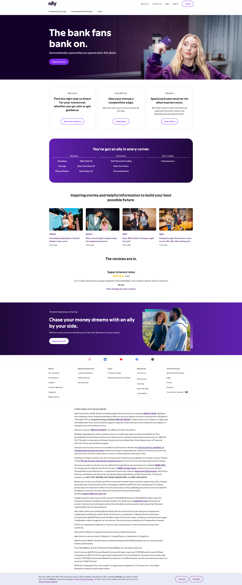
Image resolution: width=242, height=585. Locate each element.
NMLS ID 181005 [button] (123, 419)
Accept (181, 579)
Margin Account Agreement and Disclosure (101, 461)
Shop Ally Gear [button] (143, 388)
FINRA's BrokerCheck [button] (127, 468)
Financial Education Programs (119, 378)
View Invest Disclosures (146, 471)
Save (161, 234)
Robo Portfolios (121, 166)
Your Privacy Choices (175, 392)
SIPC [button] (163, 465)
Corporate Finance (85, 373)
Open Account (59, 62)
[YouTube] (121, 359)
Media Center (53, 397)
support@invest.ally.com (95, 493)
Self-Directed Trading (121, 161)
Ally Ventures (83, 382)
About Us (145, 4)
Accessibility (142, 393)
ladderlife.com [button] (141, 501)
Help (167, 4)
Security (170, 387)
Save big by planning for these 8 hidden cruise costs (64, 239)
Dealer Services (84, 378)
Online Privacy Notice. (48, 582)
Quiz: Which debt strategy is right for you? (138, 239)
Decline (196, 579)
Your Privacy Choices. (84, 579)
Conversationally (114, 373)
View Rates (121, 121)
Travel (52, 234)
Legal (169, 378)
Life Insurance (168, 161)
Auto (100, 11)
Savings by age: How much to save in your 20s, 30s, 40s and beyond (175, 239)
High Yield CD (86, 161)
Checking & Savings (57, 11)
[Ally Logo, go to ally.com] (52, 4)
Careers (51, 382)
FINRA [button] (157, 465)
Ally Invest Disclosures (175, 373)
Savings (62, 166)
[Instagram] (89, 359)
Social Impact (53, 378)
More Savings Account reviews (121, 289)
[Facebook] (137, 359)
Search (175, 4)
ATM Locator (142, 379)
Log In (188, 4)
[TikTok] (152, 359)
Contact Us (157, 4)
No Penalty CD (86, 171)
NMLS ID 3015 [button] (150, 413)
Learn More (169, 121)
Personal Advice (121, 171)
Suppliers (52, 392)
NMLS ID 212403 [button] (98, 430)
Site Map (140, 384)
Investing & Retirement (82, 11)
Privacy (169, 382)
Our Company (53, 373)
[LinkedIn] (105, 359)
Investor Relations (55, 387)
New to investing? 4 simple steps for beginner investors (101, 239)
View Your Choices (72, 121)
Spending (62, 161)
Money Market (62, 171)
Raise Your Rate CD (86, 166)
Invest (89, 234)
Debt (125, 234)
